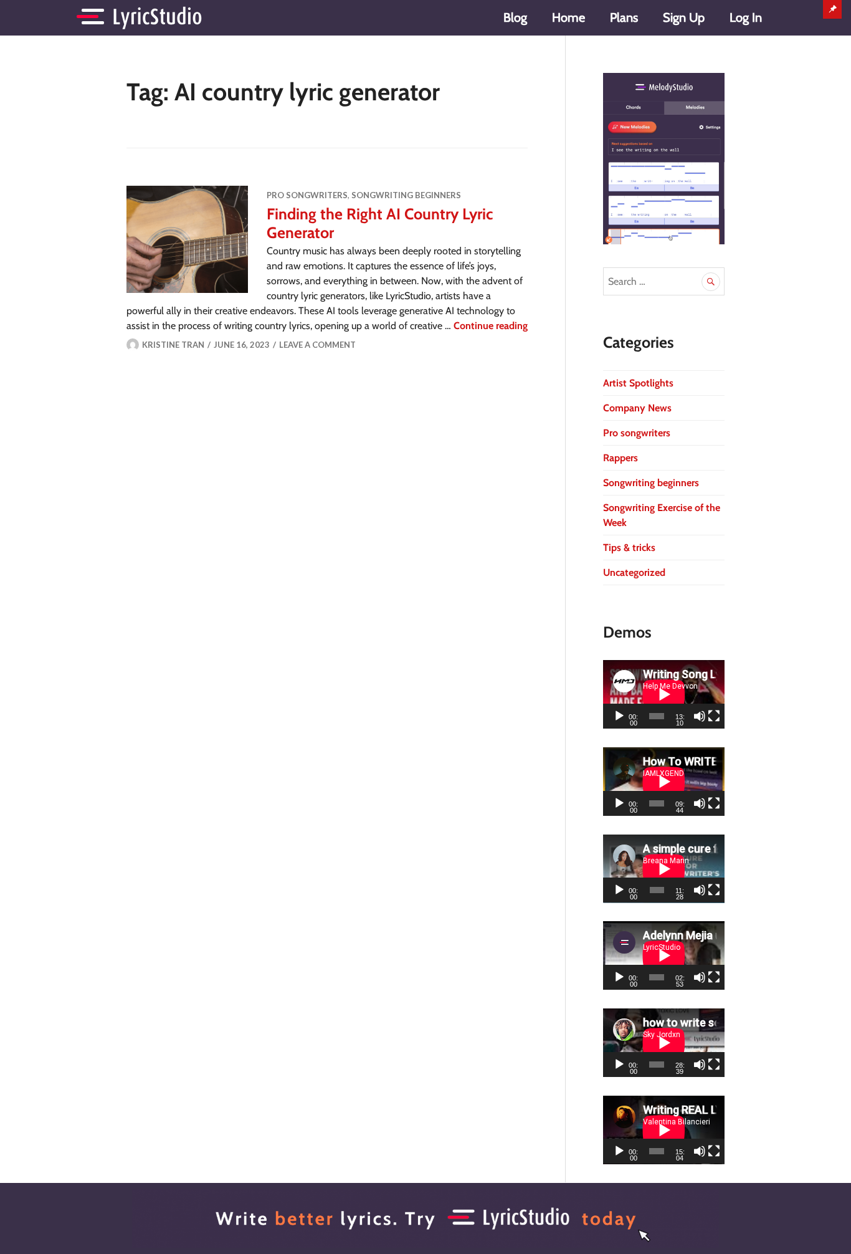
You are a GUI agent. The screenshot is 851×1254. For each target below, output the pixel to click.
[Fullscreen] (714, 716)
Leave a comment (317, 345)
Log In (746, 17)
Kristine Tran (173, 345)
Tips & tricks (629, 547)
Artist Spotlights (638, 383)
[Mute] (699, 716)
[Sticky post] (187, 239)
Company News (637, 408)
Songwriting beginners (406, 195)
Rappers (620, 458)
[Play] (619, 716)
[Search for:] (664, 281)
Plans (624, 17)
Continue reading (491, 326)
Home (568, 17)
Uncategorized (634, 572)
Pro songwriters (307, 195)
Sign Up (684, 17)
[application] (664, 694)
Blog (515, 17)
